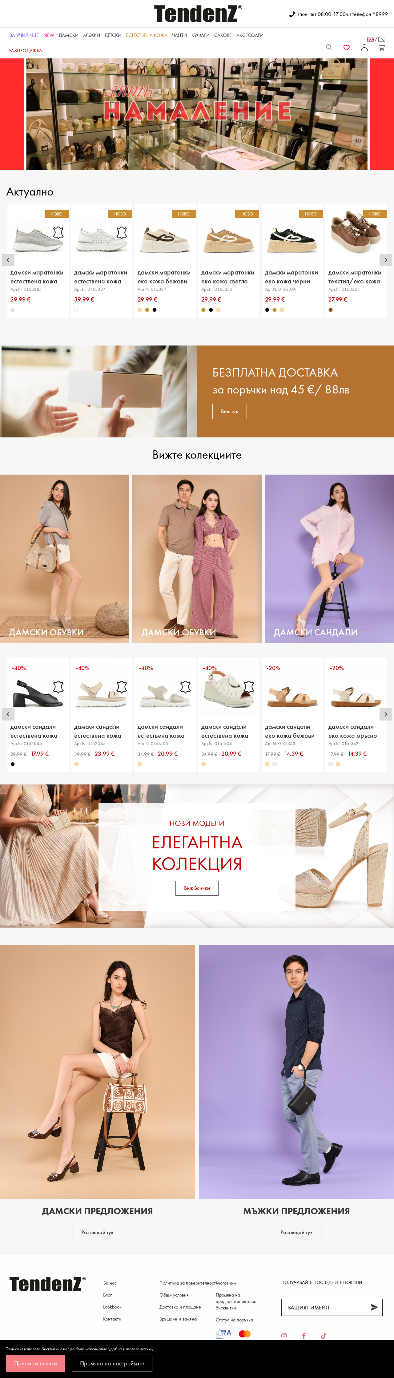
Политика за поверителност (187, 1283)
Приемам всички (35, 1363)
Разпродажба (25, 50)
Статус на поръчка (234, 1320)
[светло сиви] (13, 310)
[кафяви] (331, 310)
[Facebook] (304, 1336)
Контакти (112, 1319)
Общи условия (174, 1295)
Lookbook (112, 1307)
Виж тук (229, 411)
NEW (48, 35)
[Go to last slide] (8, 260)
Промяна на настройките (112, 1363)
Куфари (200, 35)
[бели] (76, 310)
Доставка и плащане (180, 1307)
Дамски (68, 35)
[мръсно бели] (274, 764)
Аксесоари (249, 35)
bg (370, 39)
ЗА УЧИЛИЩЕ (24, 35)
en (381, 39)
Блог (107, 1295)
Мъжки (91, 35)
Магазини (226, 1283)
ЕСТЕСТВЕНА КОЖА (146, 35)
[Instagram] (284, 1336)
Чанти (179, 35)
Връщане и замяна (178, 1319)
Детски (113, 35)
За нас (110, 1283)
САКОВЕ (223, 35)
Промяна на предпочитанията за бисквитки (236, 1301)
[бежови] (140, 310)
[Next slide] (386, 260)
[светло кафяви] (147, 310)
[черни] (155, 310)
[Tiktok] (324, 1336)
